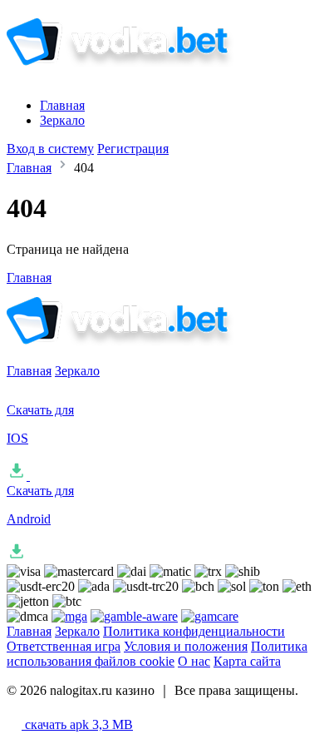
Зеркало (62, 120)
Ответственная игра (63, 646)
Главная (62, 105)
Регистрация (133, 148)
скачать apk (77, 724)
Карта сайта (247, 661)
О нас (194, 661)
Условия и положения (186, 646)
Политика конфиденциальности (194, 631)
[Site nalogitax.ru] (144, 77)
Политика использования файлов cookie (157, 653)
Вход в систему (50, 148)
